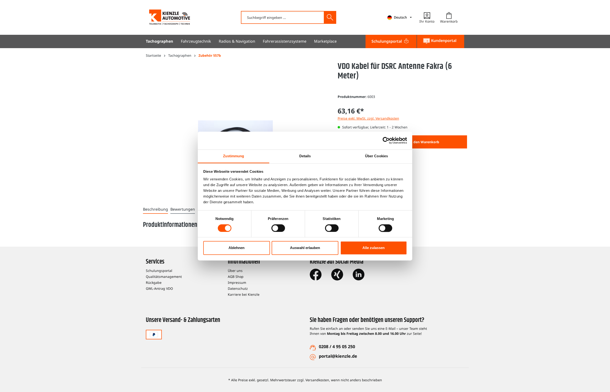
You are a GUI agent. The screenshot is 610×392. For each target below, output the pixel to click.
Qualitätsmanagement (164, 276)
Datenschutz (238, 288)
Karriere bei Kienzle (243, 294)
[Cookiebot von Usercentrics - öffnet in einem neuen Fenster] (386, 140)
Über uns (235, 270)
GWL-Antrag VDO (159, 288)
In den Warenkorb (424, 142)
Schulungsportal (159, 270)
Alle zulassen (373, 248)
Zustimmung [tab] (233, 156)
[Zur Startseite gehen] (169, 17)
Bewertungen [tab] (182, 209)
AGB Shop (236, 276)
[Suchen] (330, 17)
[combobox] (282, 17)
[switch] (278, 228)
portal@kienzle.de (338, 356)
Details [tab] (305, 156)
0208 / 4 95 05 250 (337, 346)
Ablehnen (236, 248)
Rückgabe (154, 282)
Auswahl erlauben (305, 248)
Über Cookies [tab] (376, 156)
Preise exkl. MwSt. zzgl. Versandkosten (368, 118)
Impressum (237, 282)
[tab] (155, 209)
